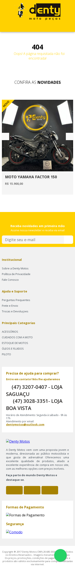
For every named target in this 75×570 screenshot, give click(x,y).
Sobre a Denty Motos (15, 268)
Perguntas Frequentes (16, 300)
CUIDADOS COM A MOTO (17, 337)
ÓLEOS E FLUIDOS (13, 348)
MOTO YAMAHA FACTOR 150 (31, 176)
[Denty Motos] (37, 10)
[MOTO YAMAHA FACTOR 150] (37, 135)
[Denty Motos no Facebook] (14, 490)
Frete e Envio (10, 306)
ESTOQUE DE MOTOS (15, 343)
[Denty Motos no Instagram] (32, 490)
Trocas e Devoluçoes (15, 311)
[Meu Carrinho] (24, 27)
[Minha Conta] (33, 27)
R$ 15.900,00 (14, 184)
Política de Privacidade (16, 274)
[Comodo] (14, 531)
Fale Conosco (10, 280)
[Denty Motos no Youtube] (49, 490)
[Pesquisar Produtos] (42, 27)
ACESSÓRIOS (10, 331)
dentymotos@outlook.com (25, 424)
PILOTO (6, 354)
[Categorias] (50, 27)
